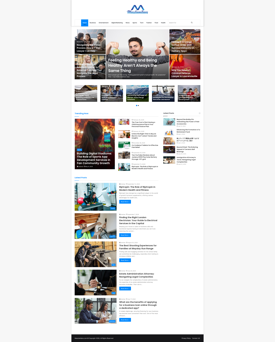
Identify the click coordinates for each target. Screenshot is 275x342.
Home (85, 23)
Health (163, 23)
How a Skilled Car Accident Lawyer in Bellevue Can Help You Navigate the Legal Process (89, 70)
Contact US (196, 338)
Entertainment (103, 23)
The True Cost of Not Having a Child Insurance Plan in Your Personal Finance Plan (143, 124)
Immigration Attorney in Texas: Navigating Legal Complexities (186, 159)
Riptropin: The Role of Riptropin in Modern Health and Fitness (145, 167)
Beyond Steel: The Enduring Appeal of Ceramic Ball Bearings (187, 149)
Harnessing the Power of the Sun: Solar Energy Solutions (137, 97)
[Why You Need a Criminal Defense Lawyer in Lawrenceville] (184, 66)
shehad (81, 166)
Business (93, 23)
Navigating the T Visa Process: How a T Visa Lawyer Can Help (88, 47)
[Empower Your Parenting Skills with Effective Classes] (111, 93)
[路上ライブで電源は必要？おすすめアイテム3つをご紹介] (169, 141)
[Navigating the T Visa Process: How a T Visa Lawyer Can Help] (90, 41)
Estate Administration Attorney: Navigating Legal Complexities (136, 275)
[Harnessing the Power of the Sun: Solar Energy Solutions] (137, 93)
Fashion (149, 23)
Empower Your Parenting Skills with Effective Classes (111, 97)
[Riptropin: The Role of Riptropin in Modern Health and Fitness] (124, 167)
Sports (135, 23)
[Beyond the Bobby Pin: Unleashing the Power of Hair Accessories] (169, 121)
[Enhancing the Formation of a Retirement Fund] (169, 132)
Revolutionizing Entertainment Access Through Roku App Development (187, 96)
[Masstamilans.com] (137, 9)
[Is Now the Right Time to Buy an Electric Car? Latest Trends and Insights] (124, 134)
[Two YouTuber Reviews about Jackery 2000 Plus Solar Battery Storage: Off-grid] (124, 155)
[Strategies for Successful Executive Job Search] (163, 93)
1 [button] (136, 105)
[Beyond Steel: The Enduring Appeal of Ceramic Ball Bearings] (169, 149)
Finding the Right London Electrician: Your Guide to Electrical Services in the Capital (138, 220)
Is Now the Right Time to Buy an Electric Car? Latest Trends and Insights (144, 136)
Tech (141, 23)
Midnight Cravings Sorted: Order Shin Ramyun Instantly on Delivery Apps (183, 46)
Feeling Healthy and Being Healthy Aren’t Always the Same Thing (132, 65)
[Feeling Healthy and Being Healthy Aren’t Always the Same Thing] (137, 54)
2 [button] (138, 105)
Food (156, 23)
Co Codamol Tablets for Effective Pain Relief (145, 146)
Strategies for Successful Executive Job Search (163, 98)
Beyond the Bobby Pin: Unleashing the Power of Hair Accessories (188, 121)
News (128, 23)
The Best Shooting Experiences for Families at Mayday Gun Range (138, 247)
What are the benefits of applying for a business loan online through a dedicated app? (138, 305)
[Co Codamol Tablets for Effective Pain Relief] (124, 145)
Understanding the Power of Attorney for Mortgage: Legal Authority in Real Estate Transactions (86, 95)
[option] (137, 54)
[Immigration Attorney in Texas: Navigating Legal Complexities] (169, 160)
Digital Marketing (117, 23)
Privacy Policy (186, 338)
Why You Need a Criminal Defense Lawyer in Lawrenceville (184, 73)
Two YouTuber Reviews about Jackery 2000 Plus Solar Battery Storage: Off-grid (144, 157)
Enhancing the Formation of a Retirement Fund (188, 131)
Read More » (125, 202)
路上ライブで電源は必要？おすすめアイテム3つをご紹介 (188, 139)
